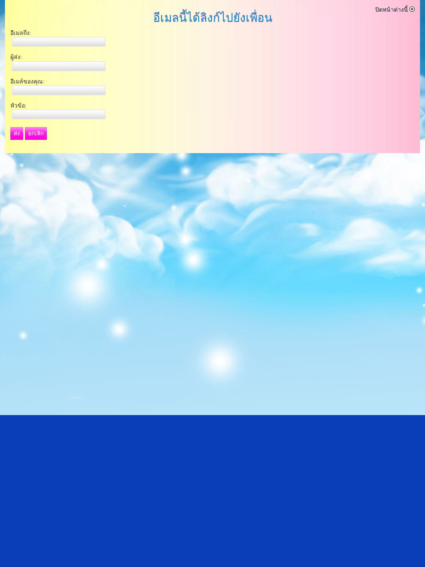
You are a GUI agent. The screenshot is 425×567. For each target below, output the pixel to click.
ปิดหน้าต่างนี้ (392, 9)
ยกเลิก (36, 133)
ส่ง (17, 133)
